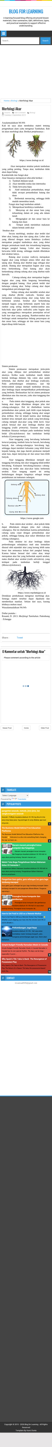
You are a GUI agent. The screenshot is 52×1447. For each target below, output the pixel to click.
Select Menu (3, 33)
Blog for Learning (26, 11)
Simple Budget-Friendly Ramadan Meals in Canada (25, 944)
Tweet (20, 637)
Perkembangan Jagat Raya (24, 927)
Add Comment (20, 112)
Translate (21, 799)
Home (26, 728)
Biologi (32, 112)
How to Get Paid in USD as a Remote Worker (21, 913)
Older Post (45, 728)
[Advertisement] (26, 72)
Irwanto (7, 112)
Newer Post (7, 728)
